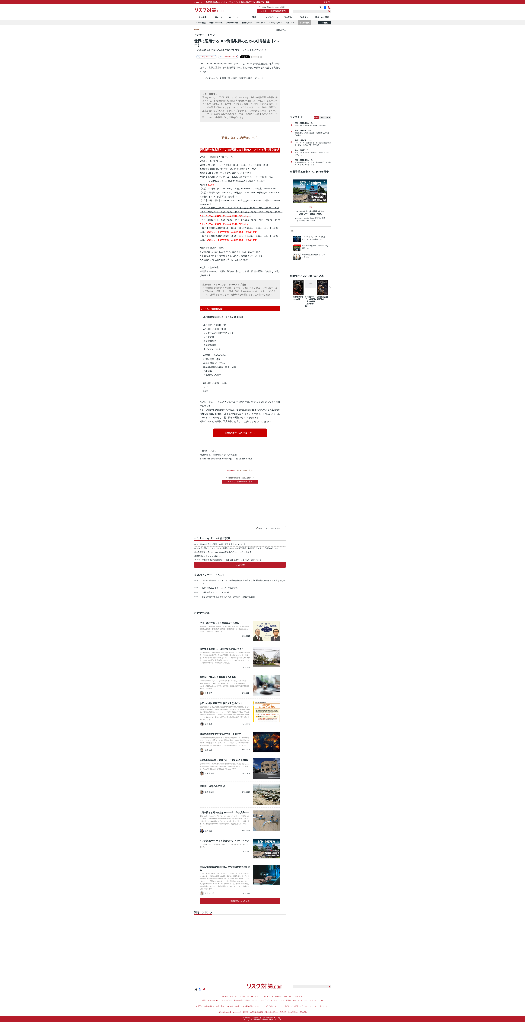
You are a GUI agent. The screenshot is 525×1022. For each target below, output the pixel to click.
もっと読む (240, 565)
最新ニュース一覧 (216, 23)
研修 (245, 470)
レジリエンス (299, 996)
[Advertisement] (240, 944)
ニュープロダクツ (275, 23)
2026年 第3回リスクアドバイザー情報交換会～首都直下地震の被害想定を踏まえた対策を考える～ (236, 548)
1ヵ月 (328, 117)
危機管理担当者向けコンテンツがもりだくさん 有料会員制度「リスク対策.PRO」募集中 (238, 2)
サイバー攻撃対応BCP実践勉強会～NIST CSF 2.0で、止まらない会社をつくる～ (229, 560)
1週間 (322, 117)
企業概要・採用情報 (256, 1012)
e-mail (255, 57)
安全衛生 (288, 17)
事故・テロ (219, 17)
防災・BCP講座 (322, 17)
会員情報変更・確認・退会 (214, 1006)
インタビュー (260, 23)
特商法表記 (303, 1012)
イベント (296, 1000)
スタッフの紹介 (293, 1012)
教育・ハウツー (251, 1000)
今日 (316, 117)
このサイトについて (225, 1012)
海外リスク (305, 17)
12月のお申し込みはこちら (240, 433)
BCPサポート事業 (232, 1006)
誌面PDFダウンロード (302, 1006)
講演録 (288, 1000)
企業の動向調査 (232, 23)
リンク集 (313, 1000)
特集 (204, 1000)
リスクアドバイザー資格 (264, 1006)
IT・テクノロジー (236, 17)
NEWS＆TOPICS (214, 1000)
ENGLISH (283, 1012)
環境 (254, 17)
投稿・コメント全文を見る (269, 528)
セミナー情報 (305, 23)
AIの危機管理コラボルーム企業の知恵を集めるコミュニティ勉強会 (222, 552)
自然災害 (202, 17)
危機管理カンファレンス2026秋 (207, 556)
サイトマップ (237, 1012)
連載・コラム (291, 23)
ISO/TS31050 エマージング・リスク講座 (220, 588)
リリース (304, 1000)
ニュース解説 (201, 23)
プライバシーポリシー (271, 1012)
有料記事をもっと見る (240, 901)
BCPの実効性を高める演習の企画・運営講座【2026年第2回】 (220, 544)
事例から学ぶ (247, 23)
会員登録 (199, 1006)
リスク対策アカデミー (321, 1006)
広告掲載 (324, 23)
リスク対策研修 (247, 1006)
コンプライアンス (271, 17)
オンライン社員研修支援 (284, 1006)
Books (320, 1000)
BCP (239, 470)
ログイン (327, 2)
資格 (251, 470)
